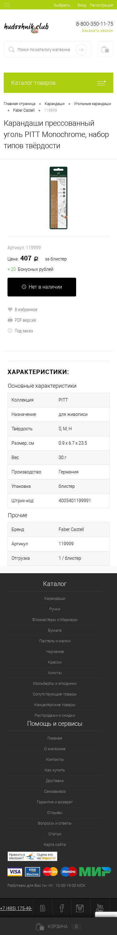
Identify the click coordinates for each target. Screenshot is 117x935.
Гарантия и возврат (55, 802)
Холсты (55, 672)
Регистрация (101, 5)
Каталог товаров (33, 82)
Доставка (55, 780)
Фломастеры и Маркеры (55, 619)
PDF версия (25, 320)
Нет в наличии (45, 287)
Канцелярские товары (55, 704)
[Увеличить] (58, 198)
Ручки (54, 609)
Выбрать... (63, 5)
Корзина (63, 926)
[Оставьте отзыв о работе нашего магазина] (62, 857)
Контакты (55, 759)
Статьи (54, 833)
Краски (54, 662)
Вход (81, 5)
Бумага (54, 630)
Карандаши (54, 598)
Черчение (55, 651)
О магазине (55, 748)
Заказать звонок (97, 30)
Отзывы (54, 812)
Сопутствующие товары (55, 694)
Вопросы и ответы (55, 823)
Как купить (55, 770)
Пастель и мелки (55, 641)
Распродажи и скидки (55, 715)
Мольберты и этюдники (54, 683)
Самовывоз (55, 791)
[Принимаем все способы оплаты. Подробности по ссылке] (62, 872)
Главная (54, 738)
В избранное (26, 309)
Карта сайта (55, 844)
